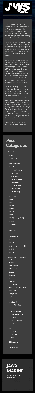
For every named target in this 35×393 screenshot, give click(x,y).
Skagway (12, 281)
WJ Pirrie (12, 297)
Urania (11, 240)
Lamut (11, 272)
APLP (11, 308)
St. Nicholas (13, 291)
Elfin (10, 202)
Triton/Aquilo (14, 237)
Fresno (11, 209)
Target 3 (12, 233)
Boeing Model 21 (16, 170)
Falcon (11, 206)
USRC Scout (13, 243)
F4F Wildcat (14, 173)
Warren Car (13, 159)
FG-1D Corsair (15, 176)
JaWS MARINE (15, 367)
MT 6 (12, 338)
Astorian (14, 334)
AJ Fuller (13, 331)
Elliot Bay (12, 328)
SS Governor (13, 342)
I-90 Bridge (13, 215)
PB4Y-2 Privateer (16, 179)
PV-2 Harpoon (16, 186)
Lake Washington (14, 164)
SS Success (13, 230)
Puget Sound (12, 302)
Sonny (11, 227)
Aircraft (11, 167)
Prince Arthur (14, 278)
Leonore (12, 275)
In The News (12, 152)
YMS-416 (12, 252)
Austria (11, 263)
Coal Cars (12, 196)
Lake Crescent (13, 156)
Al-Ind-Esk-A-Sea (15, 305)
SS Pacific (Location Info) (17, 288)
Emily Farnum (14, 266)
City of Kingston (16, 321)
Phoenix (12, 221)
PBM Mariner (15, 182)
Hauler (11, 212)
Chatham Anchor (15, 311)
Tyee (12, 324)
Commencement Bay (16, 314)
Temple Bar (13, 294)
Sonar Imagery (13, 347)
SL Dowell (12, 224)
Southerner (13, 284)
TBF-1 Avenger (16, 192)
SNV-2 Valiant (15, 189)
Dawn (11, 199)
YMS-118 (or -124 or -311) (18, 246)
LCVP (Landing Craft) (16, 218)
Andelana (14, 318)
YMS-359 (12, 249)
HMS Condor (13, 269)
